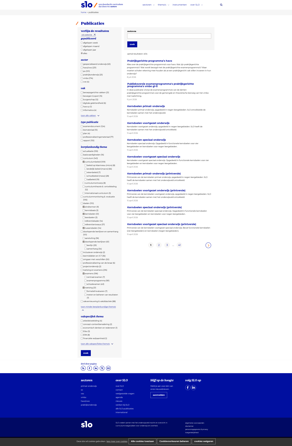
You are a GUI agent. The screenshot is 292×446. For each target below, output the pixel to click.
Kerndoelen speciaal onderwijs (146, 139)
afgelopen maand (91, 46)
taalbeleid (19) (93, 179)
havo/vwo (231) (89, 68)
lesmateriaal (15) (90, 130)
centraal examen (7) (96, 277)
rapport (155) (88, 140)
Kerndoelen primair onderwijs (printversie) (154, 173)
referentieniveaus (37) (95, 224)
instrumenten (180, 5)
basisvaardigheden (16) (93, 155)
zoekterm (131, 31)
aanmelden (160, 396)
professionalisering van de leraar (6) (99, 263)
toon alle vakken (88, 115)
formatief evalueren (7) (97, 291)
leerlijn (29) (92, 245)
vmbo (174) (88, 78)
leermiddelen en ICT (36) (94, 256)
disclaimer (189, 426)
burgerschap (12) (90, 100)
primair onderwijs (89, 386)
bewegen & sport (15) (92, 96)
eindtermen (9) (92, 207)
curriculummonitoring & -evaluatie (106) (99, 198)
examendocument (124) (94, 126)
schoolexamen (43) (95, 284)
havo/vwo (85, 401)
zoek (85, 353)
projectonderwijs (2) (92, 266)
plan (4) (86, 133)
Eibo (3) (86, 331)
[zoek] (221, 5)
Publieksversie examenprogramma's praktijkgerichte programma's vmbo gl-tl (160, 85)
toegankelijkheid (191, 433)
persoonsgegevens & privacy (196, 429)
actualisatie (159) (90, 151)
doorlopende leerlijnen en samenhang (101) (100, 233)
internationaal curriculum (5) (98, 193)
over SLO (195, 5)
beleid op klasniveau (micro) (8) (101, 165)
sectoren (147, 5)
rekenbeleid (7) (93, 172)
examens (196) (91, 273)
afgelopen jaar (89, 50)
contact (119, 390)
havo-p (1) (87, 107)
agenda (119, 397)
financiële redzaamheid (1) (95, 338)
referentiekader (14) (94, 221)
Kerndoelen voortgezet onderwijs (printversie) (156, 190)
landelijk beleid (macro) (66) (99, 169)
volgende (208, 245)
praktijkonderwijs (89, 405)
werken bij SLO (122, 405)
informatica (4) (89, 110)
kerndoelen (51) (92, 214)
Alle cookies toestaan (142, 441)
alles (85, 53)
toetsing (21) (90, 288)
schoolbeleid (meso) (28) (98, 176)
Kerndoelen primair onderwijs (146, 106)
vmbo (83, 397)
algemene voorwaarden (194, 423)
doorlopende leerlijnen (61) (97, 242)
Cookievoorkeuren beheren (174, 441)
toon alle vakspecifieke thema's (95, 344)
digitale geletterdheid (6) (94, 103)
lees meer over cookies (117, 441)
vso (82, 394)
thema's (162, 5)
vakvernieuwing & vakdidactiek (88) (99, 301)
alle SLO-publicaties (125, 409)
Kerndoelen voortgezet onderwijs (148, 123)
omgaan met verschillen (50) (96, 259)
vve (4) (86, 82)
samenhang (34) (94, 249)
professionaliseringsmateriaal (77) (98, 137)
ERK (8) (86, 335)
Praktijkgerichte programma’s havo (149, 60)
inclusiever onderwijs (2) (94, 252)
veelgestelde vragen (125, 394)
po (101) (86, 71)
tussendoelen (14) (93, 228)
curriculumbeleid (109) (95, 162)
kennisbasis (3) (91, 210)
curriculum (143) (90, 158)
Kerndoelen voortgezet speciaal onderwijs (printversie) (161, 224)
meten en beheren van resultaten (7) (102, 296)
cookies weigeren (203, 441)
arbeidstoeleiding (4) (92, 321)
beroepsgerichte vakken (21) (96, 92)
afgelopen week (90, 43)
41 (179, 245)
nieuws (119, 401)
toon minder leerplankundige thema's (98, 307)
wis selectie (87, 35)
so (82, 390)
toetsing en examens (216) (95, 270)
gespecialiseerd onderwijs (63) (97, 64)
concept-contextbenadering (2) (97, 324)
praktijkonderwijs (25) (93, 75)
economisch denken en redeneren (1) (100, 328)
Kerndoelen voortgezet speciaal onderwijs (153, 156)
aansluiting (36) (92, 238)
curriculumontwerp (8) (95, 183)
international (121, 412)
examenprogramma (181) (98, 281)
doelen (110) (88, 203)
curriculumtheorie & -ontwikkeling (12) (101, 188)
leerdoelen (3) (91, 217)
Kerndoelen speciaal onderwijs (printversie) (154, 207)
